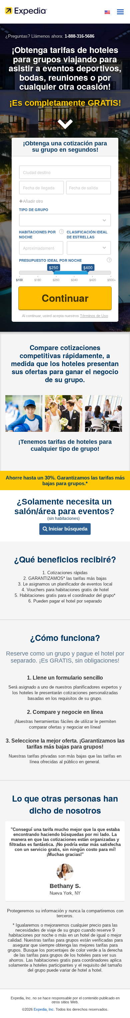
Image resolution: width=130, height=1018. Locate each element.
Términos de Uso (94, 316)
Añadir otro (32, 201)
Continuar (65, 297)
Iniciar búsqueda (67, 529)
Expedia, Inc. (44, 1009)
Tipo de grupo (33, 209)
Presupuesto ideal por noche (50, 260)
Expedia (65, 12)
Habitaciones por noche (37, 234)
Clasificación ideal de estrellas (87, 234)
